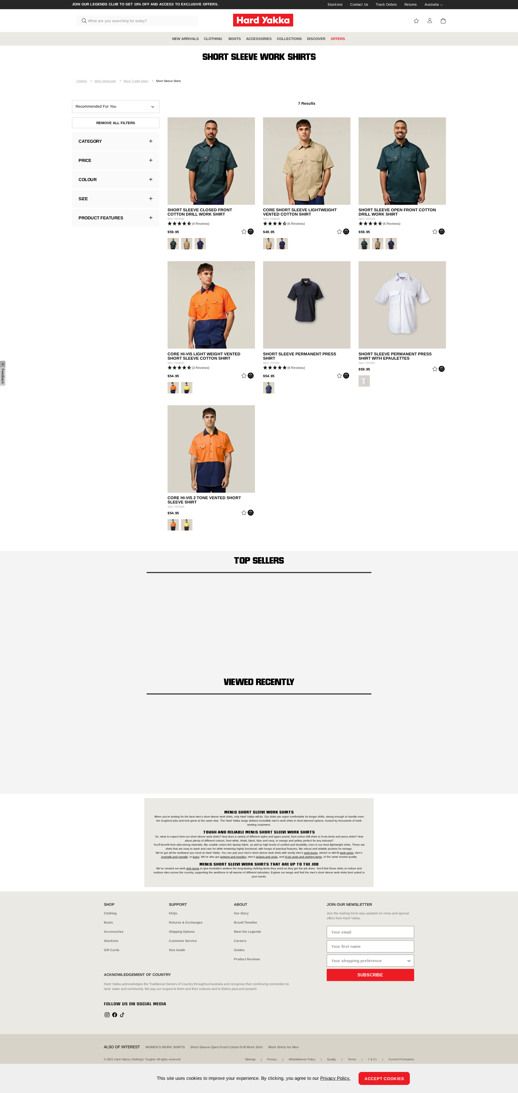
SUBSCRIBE (370, 975)
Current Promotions (401, 1059)
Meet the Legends (247, 932)
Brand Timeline (245, 922)
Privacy (272, 1059)
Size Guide (177, 950)
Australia (432, 4)
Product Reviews (247, 959)
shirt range (192, 868)
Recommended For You (96, 106)
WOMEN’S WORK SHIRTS (165, 1047)
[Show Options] (409, 960)
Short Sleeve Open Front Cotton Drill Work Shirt (397, 212)
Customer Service (183, 941)
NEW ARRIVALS (185, 39)
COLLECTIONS (289, 39)
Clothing (81, 81)
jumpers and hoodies (233, 856)
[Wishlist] (243, 232)
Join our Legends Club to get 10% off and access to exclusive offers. (145, 4)
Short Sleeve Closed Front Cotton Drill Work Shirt (200, 212)
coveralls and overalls (174, 856)
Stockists (335, 4)
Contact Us (359, 4)
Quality (331, 1059)
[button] (211, 223)
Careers (240, 941)
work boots (311, 852)
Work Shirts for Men (283, 1047)
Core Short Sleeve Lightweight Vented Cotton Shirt (300, 212)
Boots (108, 922)
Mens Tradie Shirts (136, 81)
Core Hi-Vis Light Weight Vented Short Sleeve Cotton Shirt (204, 356)
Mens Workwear (105, 81)
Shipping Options (182, 932)
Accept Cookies (384, 1078)
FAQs (173, 913)
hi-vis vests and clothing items (303, 856)
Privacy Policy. (335, 1078)
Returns (410, 4)
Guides (239, 950)
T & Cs (372, 1059)
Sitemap (250, 1059)
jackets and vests (267, 856)
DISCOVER (316, 39)
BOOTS (235, 39)
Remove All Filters (115, 123)
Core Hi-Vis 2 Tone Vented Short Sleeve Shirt (204, 500)
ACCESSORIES (259, 39)
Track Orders (386, 4)
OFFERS (338, 39)
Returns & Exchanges (186, 922)
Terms (352, 1059)
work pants (346, 852)
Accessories (114, 932)
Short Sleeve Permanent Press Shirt (299, 356)
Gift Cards (112, 950)
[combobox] (137, 20)
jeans (196, 856)
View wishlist (416, 20)
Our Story (241, 913)
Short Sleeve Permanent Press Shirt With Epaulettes (395, 356)
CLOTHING (213, 39)
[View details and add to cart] (251, 231)
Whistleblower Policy (302, 1059)
